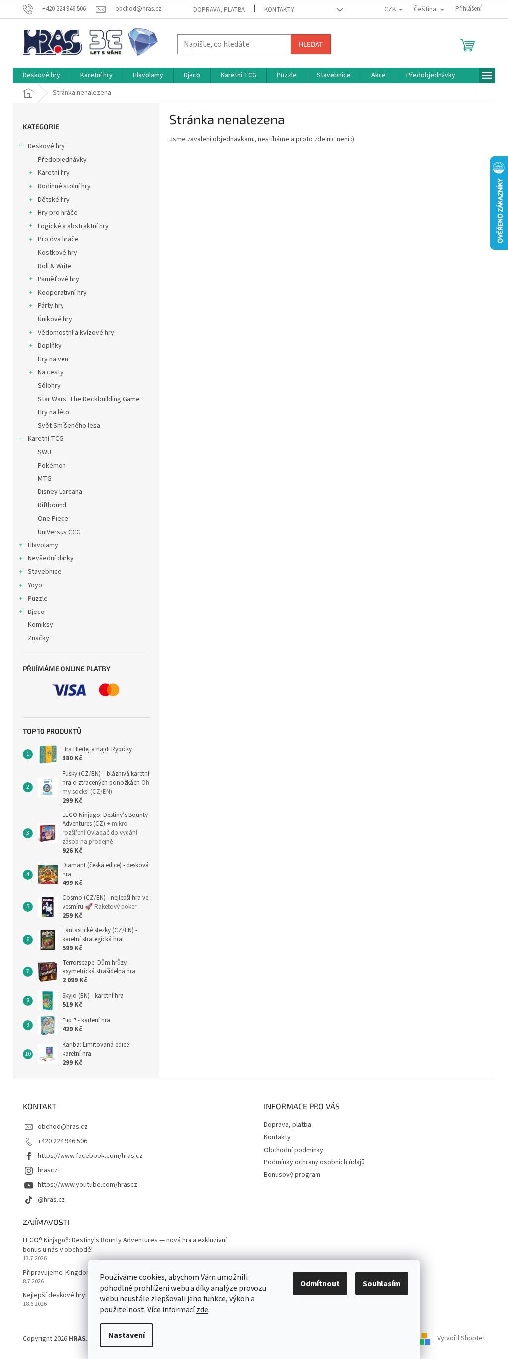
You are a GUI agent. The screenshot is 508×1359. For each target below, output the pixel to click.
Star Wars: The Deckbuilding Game (89, 399)
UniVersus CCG (59, 532)
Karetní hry (54, 173)
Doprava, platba (219, 9)
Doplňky (50, 346)
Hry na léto (53, 412)
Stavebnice (45, 572)
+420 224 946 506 (62, 1141)
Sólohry (49, 386)
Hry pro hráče (58, 213)
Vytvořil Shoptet (461, 1339)
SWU (44, 452)
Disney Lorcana (60, 492)
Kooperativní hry (62, 293)
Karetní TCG (46, 439)
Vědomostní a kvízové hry (76, 333)
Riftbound (52, 505)
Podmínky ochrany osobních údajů (314, 1162)
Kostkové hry (57, 253)
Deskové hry (46, 146)
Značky (38, 638)
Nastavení (126, 1335)
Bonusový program (292, 1175)
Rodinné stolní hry (64, 186)
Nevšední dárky (51, 558)
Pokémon (52, 466)
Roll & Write (55, 266)
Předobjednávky (62, 160)
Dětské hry (54, 199)
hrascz (48, 1170)
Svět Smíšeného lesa (69, 426)
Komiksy (40, 625)
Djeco (36, 612)
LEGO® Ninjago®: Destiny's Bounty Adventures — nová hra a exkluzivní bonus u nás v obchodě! (125, 1245)
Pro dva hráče (58, 239)
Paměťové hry (58, 279)
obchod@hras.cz (63, 1127)
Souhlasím (382, 1283)
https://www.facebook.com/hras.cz (90, 1156)
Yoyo (35, 585)
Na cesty (51, 372)
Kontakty (279, 9)
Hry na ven (53, 359)
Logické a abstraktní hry (73, 226)
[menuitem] (41, 75)
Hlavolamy (43, 545)
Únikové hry (55, 319)
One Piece (53, 519)
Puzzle (38, 599)
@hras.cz (51, 1200)
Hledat (311, 44)
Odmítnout (320, 1283)
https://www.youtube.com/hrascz (87, 1185)
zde (202, 1309)
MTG (45, 479)
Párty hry (51, 306)
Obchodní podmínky (293, 1150)
